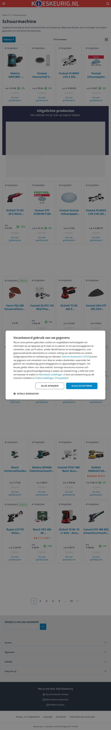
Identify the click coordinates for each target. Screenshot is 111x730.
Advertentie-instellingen (50, 374)
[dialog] (55, 364)
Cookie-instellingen (44, 377)
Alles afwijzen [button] (50, 385)
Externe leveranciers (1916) (75, 356)
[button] (26, 393)
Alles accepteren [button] (82, 385)
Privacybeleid (61, 377)
